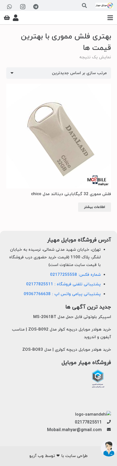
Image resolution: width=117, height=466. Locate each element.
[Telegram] (35, 6)
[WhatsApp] (9, 6)
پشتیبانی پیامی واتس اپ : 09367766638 (62, 294)
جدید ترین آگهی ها (88, 307)
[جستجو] (84, 5)
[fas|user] (16, 17)
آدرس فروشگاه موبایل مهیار (79, 240)
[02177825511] (106, 422)
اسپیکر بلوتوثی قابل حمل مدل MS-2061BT (72, 317)
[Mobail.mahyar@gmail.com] (106, 430)
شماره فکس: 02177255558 (75, 275)
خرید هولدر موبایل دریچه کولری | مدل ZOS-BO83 (66, 350)
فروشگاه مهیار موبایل (86, 363)
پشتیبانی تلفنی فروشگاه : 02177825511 (63, 284)
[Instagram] (22, 6)
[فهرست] (110, 18)
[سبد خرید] (7, 18)
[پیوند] (104, 5)
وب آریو (36, 456)
